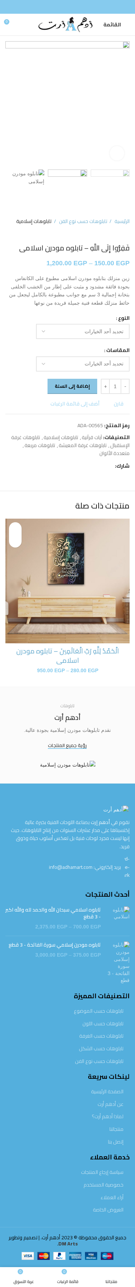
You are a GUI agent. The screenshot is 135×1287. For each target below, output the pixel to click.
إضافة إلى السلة (72, 386)
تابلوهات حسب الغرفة (101, 1036)
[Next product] (9, 232)
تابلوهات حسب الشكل (101, 1048)
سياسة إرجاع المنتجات (102, 1172)
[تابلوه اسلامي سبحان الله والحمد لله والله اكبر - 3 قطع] (118, 918)
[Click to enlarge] (117, 153)
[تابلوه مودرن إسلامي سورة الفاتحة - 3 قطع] (118, 962)
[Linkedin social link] (84, 466)
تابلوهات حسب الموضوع (98, 1011)
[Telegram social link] (76, 466)
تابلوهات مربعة (39, 445)
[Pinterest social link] (92, 466)
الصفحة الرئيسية (107, 1091)
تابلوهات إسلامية (34, 221)
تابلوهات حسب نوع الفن (82, 221)
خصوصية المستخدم (103, 1185)
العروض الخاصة (108, 1210)
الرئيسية (121, 221)
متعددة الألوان (114, 453)
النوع (124, 318)
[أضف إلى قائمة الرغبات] (15, 528)
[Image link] (116, 809)
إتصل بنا (115, 1142)
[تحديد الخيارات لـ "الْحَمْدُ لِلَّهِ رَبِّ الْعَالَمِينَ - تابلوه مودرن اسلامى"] (15, 541)
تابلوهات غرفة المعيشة (83, 445)
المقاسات (118, 350)
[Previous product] (23, 232)
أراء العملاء (111, 1197)
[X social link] (100, 466)
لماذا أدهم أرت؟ (107, 1116)
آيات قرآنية (92, 437)
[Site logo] (62, 24)
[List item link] (67, 867)
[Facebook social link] (67, 6)
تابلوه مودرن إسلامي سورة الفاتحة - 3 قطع (55, 945)
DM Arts (68, 1243)
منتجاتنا (116, 1129)
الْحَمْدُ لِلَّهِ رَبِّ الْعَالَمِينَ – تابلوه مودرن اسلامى (67, 655)
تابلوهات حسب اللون (102, 1024)
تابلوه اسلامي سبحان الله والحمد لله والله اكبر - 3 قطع (53, 913)
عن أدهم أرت (110, 1104)
